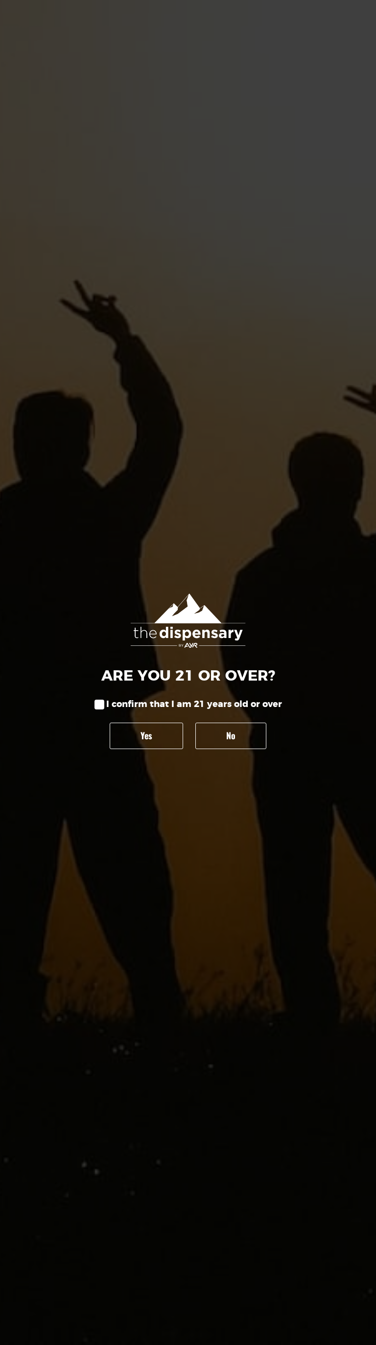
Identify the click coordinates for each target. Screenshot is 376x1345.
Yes (146, 735)
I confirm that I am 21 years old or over (194, 704)
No (230, 735)
